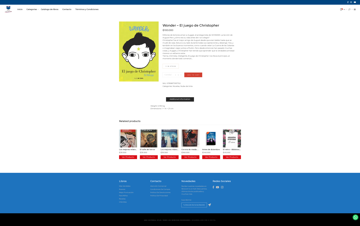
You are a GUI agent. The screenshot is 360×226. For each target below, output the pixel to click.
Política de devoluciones (160, 192)
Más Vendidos (124, 186)
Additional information (180, 99)
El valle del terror (147, 150)
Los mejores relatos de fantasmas (176, 150)
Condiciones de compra (160, 189)
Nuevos (122, 189)
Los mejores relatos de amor (132, 150)
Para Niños (123, 196)
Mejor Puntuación (126, 192)
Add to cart (193, 75)
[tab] (180, 99)
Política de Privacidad (159, 196)
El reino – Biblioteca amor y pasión (238, 150)
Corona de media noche (192, 150)
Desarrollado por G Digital (204, 220)
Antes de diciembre (211, 150)
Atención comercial (158, 186)
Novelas (176, 86)
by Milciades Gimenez (173, 22)
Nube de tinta (186, 86)
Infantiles (123, 202)
